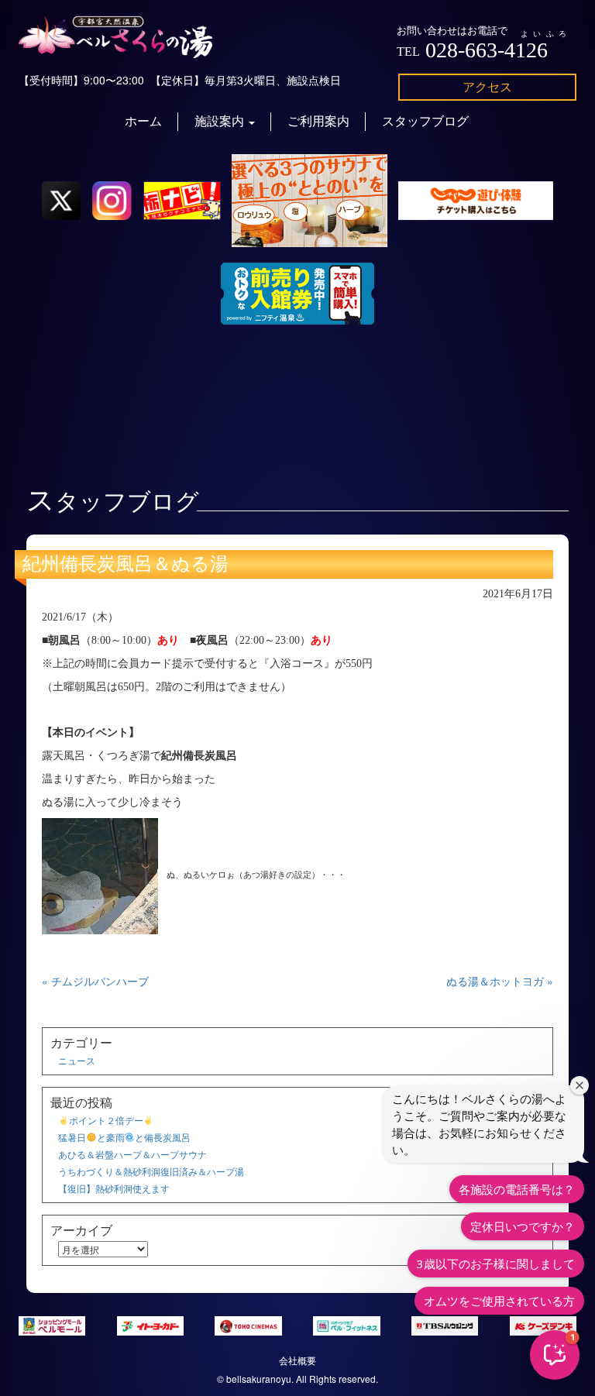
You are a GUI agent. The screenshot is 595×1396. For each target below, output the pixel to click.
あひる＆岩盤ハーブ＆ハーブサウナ (132, 1153)
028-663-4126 (486, 50)
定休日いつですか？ (522, 1226)
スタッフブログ (425, 121)
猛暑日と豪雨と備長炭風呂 (124, 1136)
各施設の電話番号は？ (517, 1189)
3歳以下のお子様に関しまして (496, 1263)
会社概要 (297, 1360)
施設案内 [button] (220, 121)
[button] (555, 1355)
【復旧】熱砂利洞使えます (114, 1188)
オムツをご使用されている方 (499, 1300)
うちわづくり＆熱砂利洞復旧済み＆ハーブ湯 (151, 1171)
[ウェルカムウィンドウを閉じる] (579, 1085)
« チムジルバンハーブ (95, 981)
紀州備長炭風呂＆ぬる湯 (125, 564)
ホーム (143, 121)
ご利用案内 (318, 121)
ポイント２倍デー (106, 1119)
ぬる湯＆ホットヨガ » (499, 981)
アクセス (487, 86)
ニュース (76, 1060)
